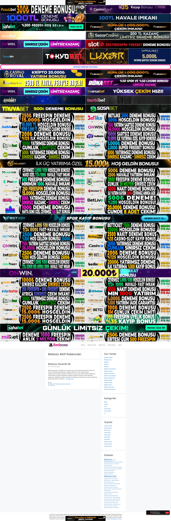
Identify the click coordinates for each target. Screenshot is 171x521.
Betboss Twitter (107, 502)
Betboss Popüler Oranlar (108, 497)
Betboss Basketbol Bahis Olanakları (110, 467)
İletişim (120, 345)
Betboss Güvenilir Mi (59, 364)
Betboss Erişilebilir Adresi (108, 473)
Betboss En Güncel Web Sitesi (109, 472)
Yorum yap (52, 385)
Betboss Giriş (102, 345)
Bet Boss (113, 459)
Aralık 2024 (107, 432)
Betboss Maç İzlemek (107, 488)
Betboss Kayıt (108, 384)
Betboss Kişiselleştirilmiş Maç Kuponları (111, 487)
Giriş (51, 382)
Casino (106, 404)
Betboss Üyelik (108, 382)
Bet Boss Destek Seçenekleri (109, 470)
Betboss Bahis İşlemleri (108, 465)
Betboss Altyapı (108, 371)
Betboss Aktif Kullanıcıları (55, 383)
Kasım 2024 (107, 434)
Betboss (83, 345)
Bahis (105, 401)
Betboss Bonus (108, 380)
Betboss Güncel (115, 478)
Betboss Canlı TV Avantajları (117, 468)
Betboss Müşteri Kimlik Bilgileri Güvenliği (111, 492)
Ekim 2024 (107, 437)
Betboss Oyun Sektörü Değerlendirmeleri (111, 495)
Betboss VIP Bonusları (114, 502)
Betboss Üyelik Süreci (113, 505)
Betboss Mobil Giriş (109, 378)
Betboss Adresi (108, 357)
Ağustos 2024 (108, 441)
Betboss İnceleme (92, 345)
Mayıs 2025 (107, 430)
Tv (104, 413)
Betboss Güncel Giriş (107, 480)
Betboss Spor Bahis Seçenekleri (109, 500)
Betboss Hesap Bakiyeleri (108, 483)
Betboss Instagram (109, 373)
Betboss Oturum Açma (108, 493)
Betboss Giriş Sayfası (110, 368)
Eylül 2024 (107, 439)
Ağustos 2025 (108, 428)
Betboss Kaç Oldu (109, 387)
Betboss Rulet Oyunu (116, 497)
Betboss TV (118, 500)
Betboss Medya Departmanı (117, 488)
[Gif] (85, 163)
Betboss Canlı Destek (110, 375)
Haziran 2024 (107, 446)
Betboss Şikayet (111, 345)
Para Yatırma (107, 411)
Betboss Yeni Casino (116, 504)
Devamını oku (69, 379)
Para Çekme (107, 408)
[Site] (42, 117)
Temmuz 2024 (108, 444)
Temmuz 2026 (108, 425)
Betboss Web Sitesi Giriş (108, 504)
